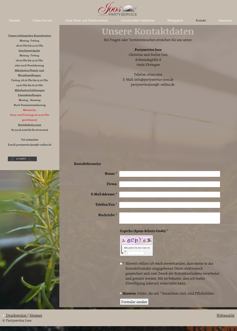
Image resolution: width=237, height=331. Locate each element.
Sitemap (36, 315)
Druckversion (16, 315)
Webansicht (226, 315)
